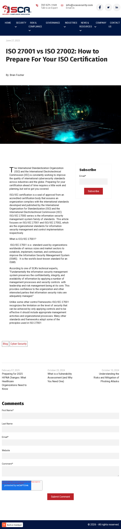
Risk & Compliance (35, 25)
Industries (71, 23)
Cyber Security (19, 343)
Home (8, 23)
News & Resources (85, 25)
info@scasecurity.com (79, 6)
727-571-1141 (49, 6)
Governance (53, 23)
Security (21, 23)
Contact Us (114, 25)
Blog (5, 343)
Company (101, 23)
